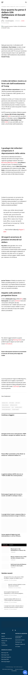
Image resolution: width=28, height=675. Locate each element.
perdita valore (18, 407)
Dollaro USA (5, 402)
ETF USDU (11, 402)
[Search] (26, 2)
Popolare (5, 545)
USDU (6, 122)
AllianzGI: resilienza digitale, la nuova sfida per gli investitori (16, 585)
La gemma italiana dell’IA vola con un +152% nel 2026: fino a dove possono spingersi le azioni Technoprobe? (12, 475)
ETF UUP (18, 402)
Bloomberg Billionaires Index (9, 162)
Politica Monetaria (6, 409)
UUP (9, 116)
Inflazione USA (13, 405)
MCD (21, 299)
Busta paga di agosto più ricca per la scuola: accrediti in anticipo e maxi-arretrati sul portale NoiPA (11, 495)
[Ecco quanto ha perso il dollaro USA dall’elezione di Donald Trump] (14, 34)
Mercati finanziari (6, 407)
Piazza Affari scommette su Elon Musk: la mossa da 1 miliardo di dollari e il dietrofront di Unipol (13, 455)
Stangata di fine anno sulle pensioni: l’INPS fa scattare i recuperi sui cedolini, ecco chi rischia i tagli (13, 435)
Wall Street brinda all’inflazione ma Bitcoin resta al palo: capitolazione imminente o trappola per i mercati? (18, 566)
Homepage (3, 6)
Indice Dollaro (5, 405)
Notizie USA (12, 6)
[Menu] (2, 2)
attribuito (17, 301)
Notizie (8, 6)
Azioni (17, 6)
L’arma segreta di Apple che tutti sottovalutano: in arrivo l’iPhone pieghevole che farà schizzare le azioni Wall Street (13, 537)
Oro (12, 407)
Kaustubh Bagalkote (10, 20)
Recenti (11, 545)
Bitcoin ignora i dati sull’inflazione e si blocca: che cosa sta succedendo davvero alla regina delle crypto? (18, 551)
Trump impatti (15, 409)
